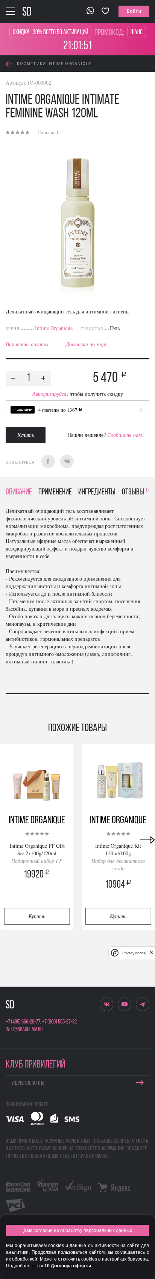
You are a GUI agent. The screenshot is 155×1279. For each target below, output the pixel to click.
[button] (77, 409)
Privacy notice (134, 953)
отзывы (135, 492)
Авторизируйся (49, 393)
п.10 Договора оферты (66, 1265)
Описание (19, 492)
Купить (25, 434)
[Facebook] (48, 461)
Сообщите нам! (125, 434)
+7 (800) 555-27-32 (59, 1022)
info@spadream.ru (24, 1030)
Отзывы (48, 132)
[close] (151, 952)
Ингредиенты (96, 492)
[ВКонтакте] (67, 461)
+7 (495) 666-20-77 (23, 1022)
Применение (55, 492)
